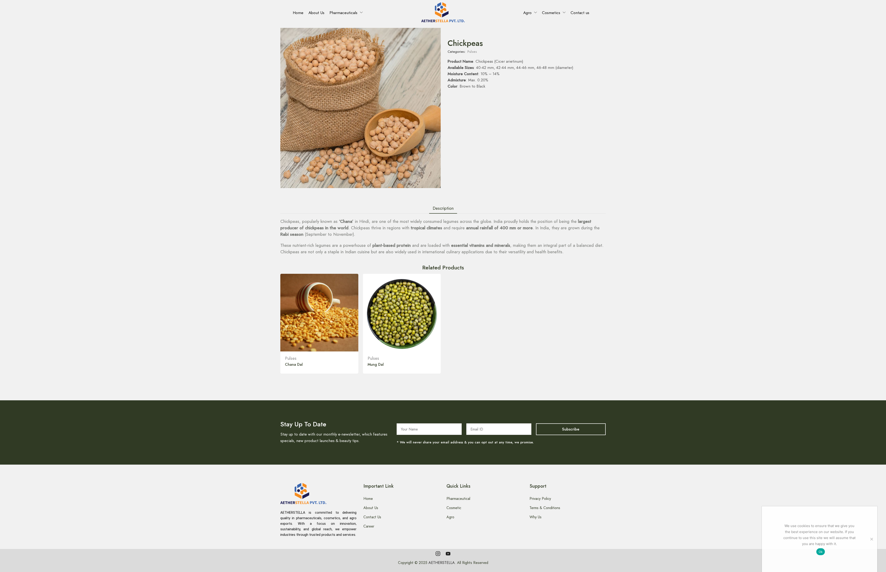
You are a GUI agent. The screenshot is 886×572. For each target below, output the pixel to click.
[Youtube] (448, 553)
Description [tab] (443, 208)
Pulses (472, 51)
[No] (871, 539)
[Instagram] (438, 553)
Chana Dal (294, 364)
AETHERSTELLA (441, 562)
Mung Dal (376, 364)
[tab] (443, 208)
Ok (821, 552)
